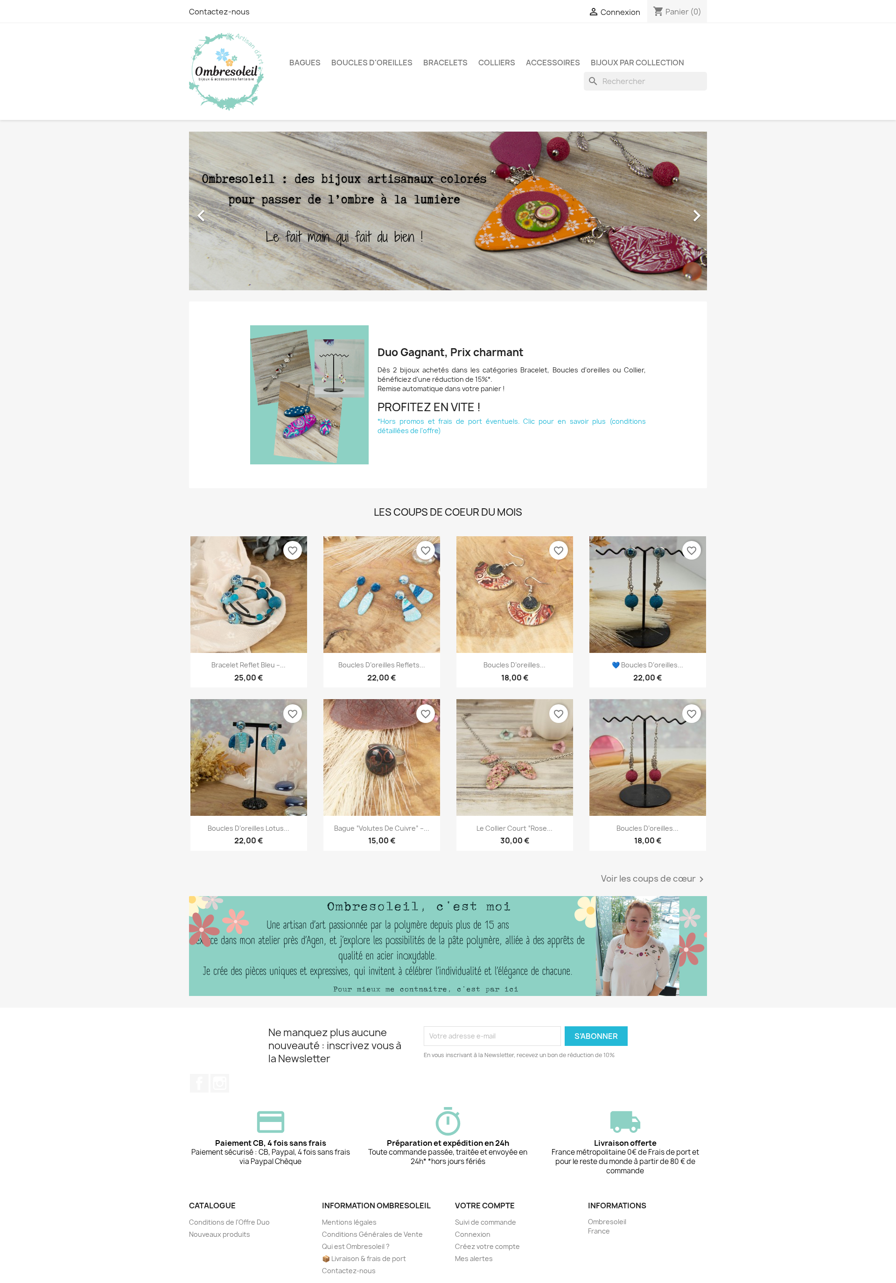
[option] (448, 211)
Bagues (305, 62)
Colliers (496, 62)
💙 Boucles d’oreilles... (647, 664)
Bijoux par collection (637, 62)
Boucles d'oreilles (372, 62)
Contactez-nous (219, 12)
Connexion (472, 1234)
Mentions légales (349, 1222)
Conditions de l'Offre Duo (229, 1222)
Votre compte (485, 1205)
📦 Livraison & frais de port (364, 1258)
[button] (228, 211)
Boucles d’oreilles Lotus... (248, 828)
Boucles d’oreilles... (514, 664)
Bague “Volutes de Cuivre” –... (381, 828)
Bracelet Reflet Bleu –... (248, 664)
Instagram (219, 1083)
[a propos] (448, 946)
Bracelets (445, 62)
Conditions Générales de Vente (372, 1234)
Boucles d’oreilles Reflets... (381, 664)
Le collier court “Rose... (514, 828)
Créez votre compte (487, 1246)
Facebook (199, 1083)
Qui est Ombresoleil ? (356, 1246)
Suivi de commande (485, 1222)
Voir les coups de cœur (654, 879)
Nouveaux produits (219, 1234)
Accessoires (553, 62)
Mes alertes (474, 1258)
